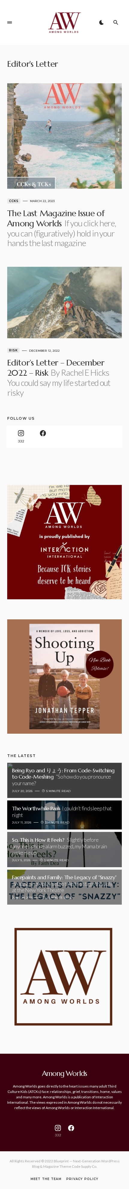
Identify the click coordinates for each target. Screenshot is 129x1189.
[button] (10, 22)
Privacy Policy (82, 1179)
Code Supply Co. (84, 1166)
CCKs (14, 201)
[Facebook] (42, 436)
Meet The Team (46, 1179)
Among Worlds (64, 1073)
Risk (13, 350)
